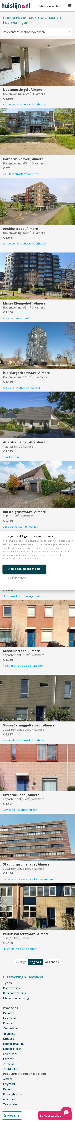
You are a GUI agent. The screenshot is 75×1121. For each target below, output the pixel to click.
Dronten (8, 1089)
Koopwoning (11, 988)
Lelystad (9, 1084)
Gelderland (10, 1028)
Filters (13, 1115)
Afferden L (10, 1099)
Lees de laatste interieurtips (20, 526)
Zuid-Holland (11, 1069)
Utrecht (8, 1059)
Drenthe (8, 1013)
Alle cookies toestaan (24, 569)
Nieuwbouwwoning (16, 998)
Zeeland (8, 1064)
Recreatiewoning (14, 993)
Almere (8, 1079)
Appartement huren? (16, 318)
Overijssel (10, 1054)
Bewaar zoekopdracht (55, 1115)
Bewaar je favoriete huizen (20, 809)
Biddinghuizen (12, 1094)
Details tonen (17, 578)
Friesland (9, 1023)
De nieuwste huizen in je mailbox (24, 596)
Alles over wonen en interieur (21, 387)
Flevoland (9, 1018)
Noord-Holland (13, 1049)
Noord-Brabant (13, 1044)
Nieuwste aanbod (50, 6)
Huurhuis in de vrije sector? (20, 949)
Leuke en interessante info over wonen (28, 879)
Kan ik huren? (11, 457)
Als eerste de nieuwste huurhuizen (25, 104)
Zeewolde (10, 1104)
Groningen (10, 1033)
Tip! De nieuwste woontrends (21, 174)
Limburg (8, 1038)
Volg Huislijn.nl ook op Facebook (23, 665)
